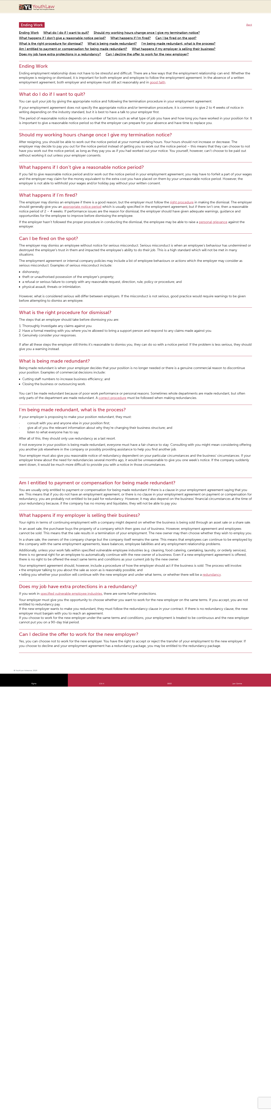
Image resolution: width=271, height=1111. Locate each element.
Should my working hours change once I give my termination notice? (119, 28)
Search (247, 8)
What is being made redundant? (162, 32)
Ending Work (26, 28)
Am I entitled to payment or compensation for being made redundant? (61, 37)
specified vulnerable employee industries (59, 468)
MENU (255, 6)
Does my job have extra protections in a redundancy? (207, 37)
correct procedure (46, 308)
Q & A (101, 542)
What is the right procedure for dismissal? (114, 32)
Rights (33, 542)
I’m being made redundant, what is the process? (213, 32)
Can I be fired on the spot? (70, 32)
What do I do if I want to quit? (56, 28)
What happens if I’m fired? (34, 32)
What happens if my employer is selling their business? (139, 37)
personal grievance (170, 175)
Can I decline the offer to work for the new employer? (51, 41)
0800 (169, 542)
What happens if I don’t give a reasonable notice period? (198, 28)
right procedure (146, 163)
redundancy (169, 452)
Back (249, 21)
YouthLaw (43, 7)
